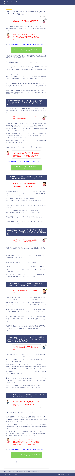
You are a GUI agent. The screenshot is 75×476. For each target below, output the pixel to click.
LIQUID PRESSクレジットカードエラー (23, 462)
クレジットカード (9, 9)
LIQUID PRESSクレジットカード (11, 462)
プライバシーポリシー (8, 474)
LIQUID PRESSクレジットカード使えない (36, 462)
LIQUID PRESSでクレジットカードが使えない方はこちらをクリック (26, 167)
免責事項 (15, 474)
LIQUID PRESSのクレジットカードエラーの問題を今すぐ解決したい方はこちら (25, 44)
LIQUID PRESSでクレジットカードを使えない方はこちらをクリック (26, 49)
